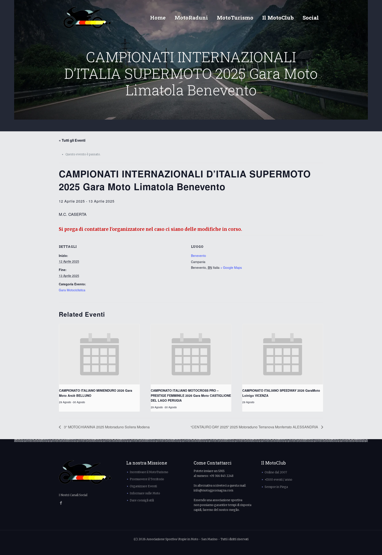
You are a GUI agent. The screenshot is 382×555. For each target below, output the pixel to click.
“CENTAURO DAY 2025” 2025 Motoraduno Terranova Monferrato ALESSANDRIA (255, 426)
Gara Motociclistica (72, 290)
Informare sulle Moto (145, 493)
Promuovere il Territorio (147, 479)
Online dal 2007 (276, 472)
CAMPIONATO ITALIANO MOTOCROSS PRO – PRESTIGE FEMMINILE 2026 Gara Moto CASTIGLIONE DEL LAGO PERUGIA (191, 395)
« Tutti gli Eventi (72, 140)
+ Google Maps (231, 267)
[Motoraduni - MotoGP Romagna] (87, 17)
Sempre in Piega (276, 487)
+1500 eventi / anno (278, 480)
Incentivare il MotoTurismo (149, 472)
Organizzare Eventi (143, 486)
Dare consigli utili (142, 500)
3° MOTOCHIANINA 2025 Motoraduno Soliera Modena (106, 426)
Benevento (198, 255)
